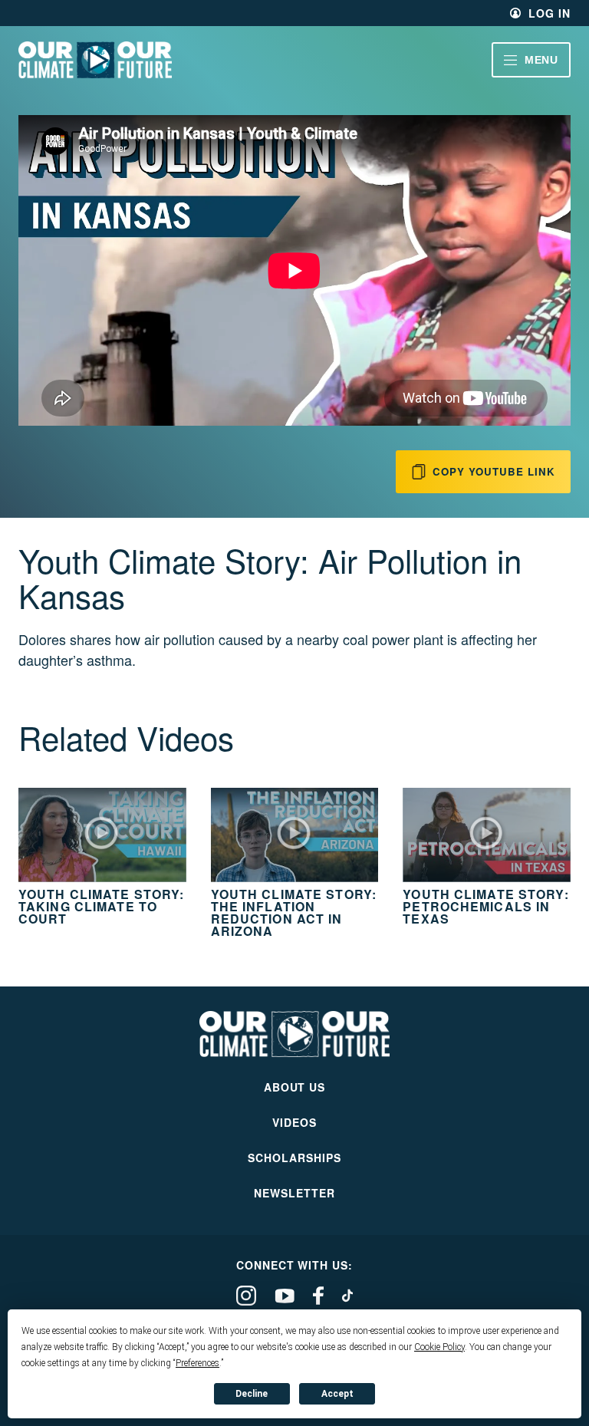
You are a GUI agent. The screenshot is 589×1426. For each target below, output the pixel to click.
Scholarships (294, 1157)
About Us (295, 1087)
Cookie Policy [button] (439, 1347)
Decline (251, 1393)
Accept (337, 1393)
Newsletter (294, 1192)
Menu (542, 60)
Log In (549, 13)
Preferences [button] (197, 1363)
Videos (294, 1122)
